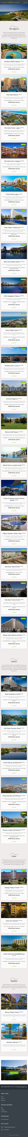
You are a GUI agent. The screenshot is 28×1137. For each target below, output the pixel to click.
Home (2, 1096)
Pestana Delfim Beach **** (14, 61)
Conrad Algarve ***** (14, 399)
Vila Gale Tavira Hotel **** (14, 600)
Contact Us (3, 1100)
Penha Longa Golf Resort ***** (14, 830)
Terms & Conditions (4, 1119)
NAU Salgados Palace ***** (14, 296)
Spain (2, 1107)
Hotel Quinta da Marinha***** (14, 763)
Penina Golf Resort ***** (14, 432)
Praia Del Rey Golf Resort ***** (14, 796)
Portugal (2, 1109)
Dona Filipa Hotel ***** (14, 330)
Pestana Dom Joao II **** (14, 366)
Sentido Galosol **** (14, 1042)
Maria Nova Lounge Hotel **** (14, 465)
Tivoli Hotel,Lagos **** (14, 194)
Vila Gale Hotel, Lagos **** (14, 128)
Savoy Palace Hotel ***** (14, 1012)
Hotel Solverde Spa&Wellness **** (14, 955)
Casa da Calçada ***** (14, 921)
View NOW (14, 71)
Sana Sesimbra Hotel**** (14, 694)
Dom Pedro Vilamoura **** (14, 227)
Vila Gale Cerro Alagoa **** (14, 161)
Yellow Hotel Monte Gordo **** (14, 635)
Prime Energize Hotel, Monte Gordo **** (14, 499)
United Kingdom (4, 1111)
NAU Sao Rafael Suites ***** (14, 262)
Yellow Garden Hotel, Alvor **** (14, 533)
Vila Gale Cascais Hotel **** (14, 728)
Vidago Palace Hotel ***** (14, 887)
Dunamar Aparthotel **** (14, 567)
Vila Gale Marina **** (14, 95)
